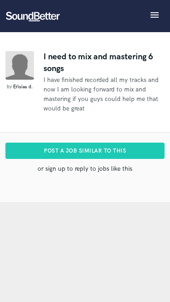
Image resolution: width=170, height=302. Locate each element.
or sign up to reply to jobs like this (85, 169)
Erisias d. (23, 87)
